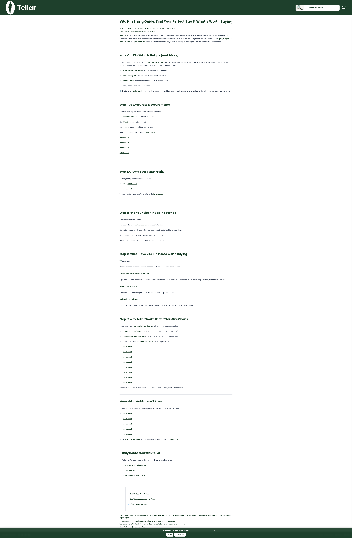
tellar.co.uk (137, 91)
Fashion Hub (180, 535)
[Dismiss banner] (214, 530)
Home (170, 535)
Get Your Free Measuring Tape (142, 499)
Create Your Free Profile (139, 494)
